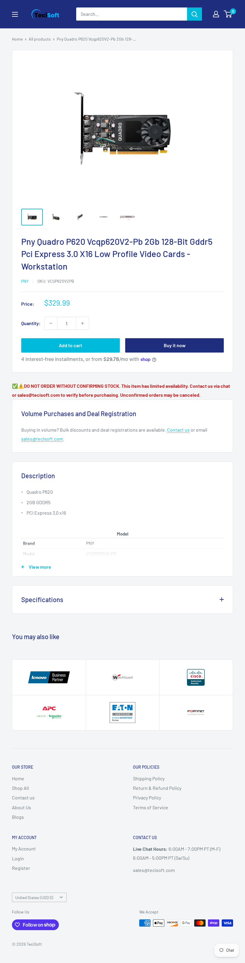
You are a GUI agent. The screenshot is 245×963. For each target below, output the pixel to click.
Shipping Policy (149, 778)
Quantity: (31, 323)
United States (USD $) (34, 897)
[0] (228, 14)
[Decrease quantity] (51, 323)
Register (21, 868)
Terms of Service (150, 807)
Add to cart (70, 345)
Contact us (178, 430)
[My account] (216, 14)
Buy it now (175, 345)
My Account (24, 848)
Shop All (20, 788)
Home (17, 38)
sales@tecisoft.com (42, 438)
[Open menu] (15, 14)
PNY (25, 281)
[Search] (194, 14)
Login (18, 858)
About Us (21, 807)
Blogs (18, 817)
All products (40, 38)
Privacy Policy (147, 797)
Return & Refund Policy (157, 788)
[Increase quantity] (82, 323)
